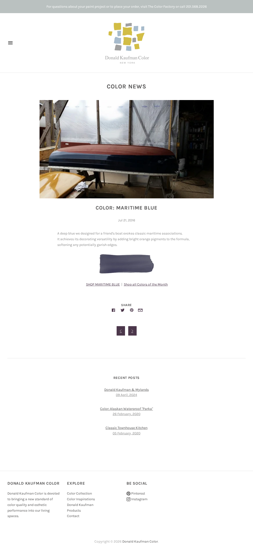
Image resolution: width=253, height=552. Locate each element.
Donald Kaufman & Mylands (126, 390)
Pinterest (137, 493)
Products (74, 510)
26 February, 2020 (126, 414)
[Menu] (10, 43)
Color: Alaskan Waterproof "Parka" (126, 409)
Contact (73, 516)
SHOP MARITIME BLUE (103, 284)
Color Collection (79, 493)
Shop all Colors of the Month (146, 284)
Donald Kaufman (80, 505)
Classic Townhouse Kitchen (126, 428)
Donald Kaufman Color (140, 541)
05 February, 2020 (126, 433)
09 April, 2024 (126, 395)
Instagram (139, 499)
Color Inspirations (81, 499)
